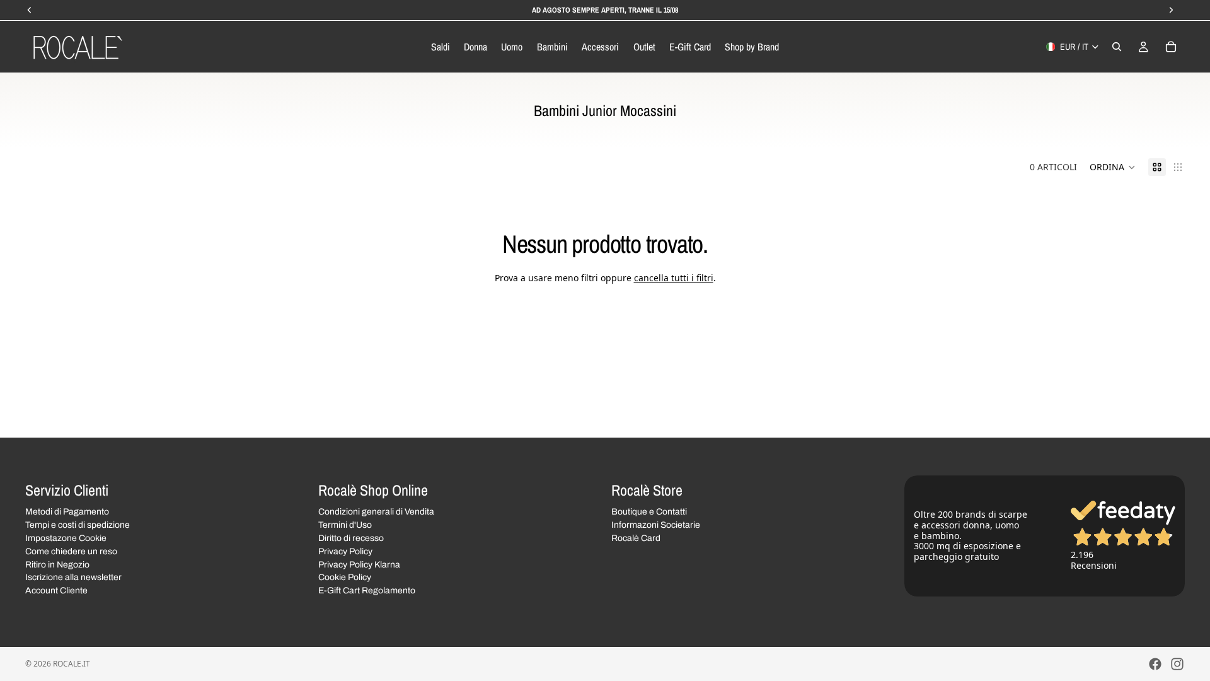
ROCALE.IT (71, 663)
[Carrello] (1171, 47)
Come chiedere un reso (71, 551)
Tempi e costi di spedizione (77, 525)
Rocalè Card (635, 538)
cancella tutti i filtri (673, 278)
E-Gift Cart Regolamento (366, 590)
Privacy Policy (345, 551)
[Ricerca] (1117, 47)
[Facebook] (1155, 664)
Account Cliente (56, 590)
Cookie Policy (344, 577)
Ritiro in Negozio (57, 564)
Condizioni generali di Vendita (376, 511)
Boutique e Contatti (649, 511)
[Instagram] (1177, 664)
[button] (1113, 167)
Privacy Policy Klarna (359, 564)
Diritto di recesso (351, 538)
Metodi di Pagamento (67, 511)
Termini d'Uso (345, 525)
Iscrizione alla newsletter (73, 577)
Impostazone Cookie (66, 538)
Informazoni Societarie (655, 525)
